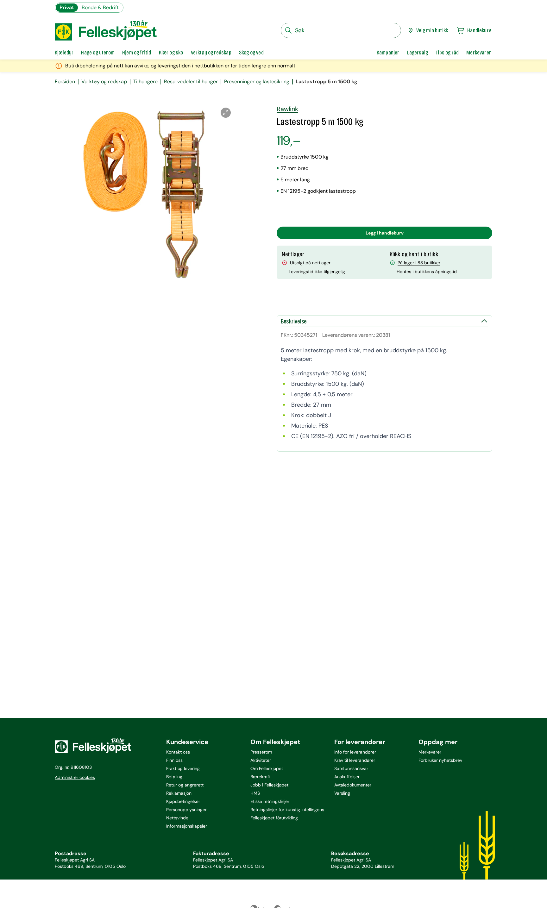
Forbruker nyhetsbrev (440, 760)
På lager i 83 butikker (419, 262)
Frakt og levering (183, 768)
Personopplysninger (186, 809)
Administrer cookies (75, 777)
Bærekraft (260, 777)
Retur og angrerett (185, 785)
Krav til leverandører (354, 760)
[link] (388, 52)
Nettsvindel (177, 818)
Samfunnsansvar (351, 768)
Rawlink (287, 109)
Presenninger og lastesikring (256, 81)
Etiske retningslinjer (269, 801)
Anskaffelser (347, 777)
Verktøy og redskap (104, 81)
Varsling (342, 793)
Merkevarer (429, 752)
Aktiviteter (260, 760)
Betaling (174, 777)
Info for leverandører (355, 752)
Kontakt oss (178, 752)
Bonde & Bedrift (100, 7)
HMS (255, 793)
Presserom (261, 752)
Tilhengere (145, 81)
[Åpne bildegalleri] (226, 113)
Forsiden (65, 81)
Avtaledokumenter (352, 785)
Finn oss (174, 760)
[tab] (64, 52)
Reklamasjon (179, 793)
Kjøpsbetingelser (183, 801)
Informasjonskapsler (186, 826)
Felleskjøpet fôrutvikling (274, 818)
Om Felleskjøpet (266, 768)
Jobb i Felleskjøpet (269, 785)
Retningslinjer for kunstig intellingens (287, 809)
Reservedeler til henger (191, 81)
